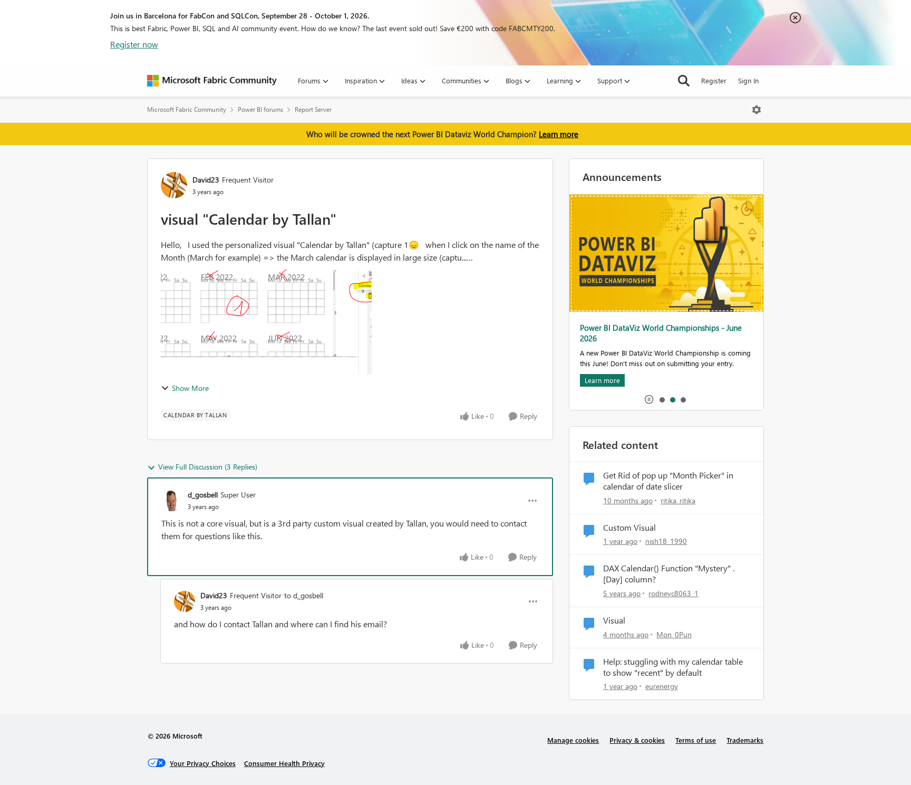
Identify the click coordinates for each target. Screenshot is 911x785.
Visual (614, 620)
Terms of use (695, 739)
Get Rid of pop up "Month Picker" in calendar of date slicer (668, 481)
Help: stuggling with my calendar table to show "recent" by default (673, 667)
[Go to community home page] (212, 81)
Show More (190, 388)
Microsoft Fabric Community (186, 109)
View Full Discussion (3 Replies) (207, 467)
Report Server (313, 109)
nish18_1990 (666, 541)
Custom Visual (629, 527)
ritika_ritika (678, 500)
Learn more (558, 134)
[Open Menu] (756, 109)
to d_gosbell (303, 595)
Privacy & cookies (637, 739)
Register (713, 80)
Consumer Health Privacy (284, 763)
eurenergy (661, 686)
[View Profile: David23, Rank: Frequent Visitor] (174, 185)
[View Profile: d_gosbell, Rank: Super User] (171, 500)
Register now (134, 44)
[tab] (661, 399)
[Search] (683, 80)
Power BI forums (260, 109)
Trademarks (744, 739)
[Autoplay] (649, 399)
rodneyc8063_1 (673, 593)
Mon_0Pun (674, 634)
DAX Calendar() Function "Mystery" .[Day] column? (668, 574)
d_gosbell (203, 495)
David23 (205, 180)
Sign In (748, 80)
